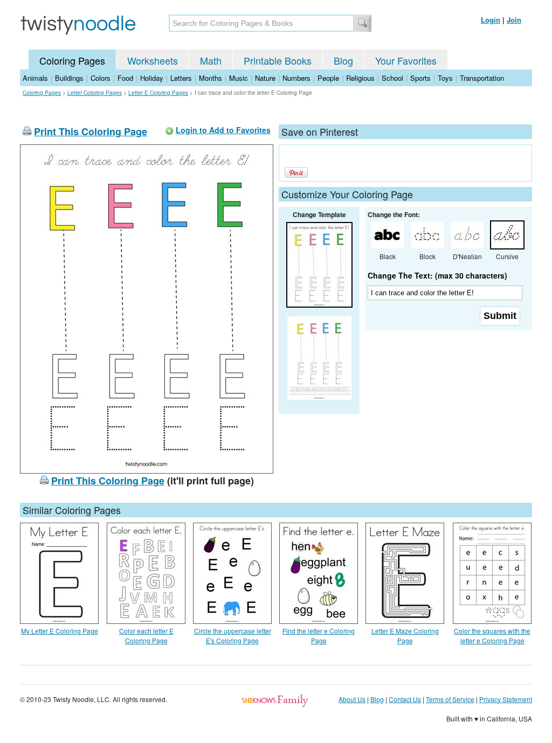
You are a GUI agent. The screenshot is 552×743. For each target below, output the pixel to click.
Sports (420, 78)
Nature (265, 78)
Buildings (69, 78)
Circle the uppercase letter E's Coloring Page (232, 635)
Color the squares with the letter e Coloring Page (492, 635)
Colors (101, 78)
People (328, 78)
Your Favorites (406, 60)
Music (238, 78)
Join (514, 20)
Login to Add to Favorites (223, 129)
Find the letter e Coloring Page (318, 635)
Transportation (482, 78)
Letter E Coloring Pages (158, 92)
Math (211, 60)
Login (490, 20)
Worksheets (152, 60)
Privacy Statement (505, 699)
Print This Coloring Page (90, 131)
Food (125, 78)
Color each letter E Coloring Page (146, 635)
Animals (35, 78)
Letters (181, 78)
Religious (360, 78)
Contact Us (405, 699)
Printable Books (278, 60)
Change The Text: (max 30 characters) (437, 275)
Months (210, 78)
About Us (352, 699)
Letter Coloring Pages (94, 92)
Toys (445, 78)
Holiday (151, 78)
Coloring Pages (72, 60)
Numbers (296, 78)
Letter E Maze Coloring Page (405, 635)
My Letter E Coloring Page (59, 630)
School (392, 78)
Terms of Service (450, 699)
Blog (343, 60)
